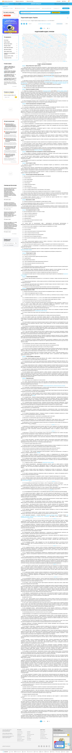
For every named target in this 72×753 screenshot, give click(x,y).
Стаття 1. (24, 65)
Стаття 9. (24, 209)
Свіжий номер (42, 731)
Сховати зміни (59, 23)
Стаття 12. (24, 288)
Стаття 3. (24, 89)
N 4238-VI (58, 41)
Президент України (7, 45)
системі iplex (49, 23)
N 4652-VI (32, 43)
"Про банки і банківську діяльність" (60, 83)
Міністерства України (7, 49)
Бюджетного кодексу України (26, 249)
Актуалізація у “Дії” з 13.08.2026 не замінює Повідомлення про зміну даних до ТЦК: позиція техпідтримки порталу (10, 83)
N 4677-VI (47, 43)
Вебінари (52, 751)
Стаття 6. (24, 163)
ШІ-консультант (18, 751)
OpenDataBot (11, 245)
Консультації (19, 738)
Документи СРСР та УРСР (8, 55)
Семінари (28, 731)
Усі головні (14, 86)
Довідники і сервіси (20, 739)
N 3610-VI (37, 37)
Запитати (60, 746)
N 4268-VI (29, 42)
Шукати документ (56, 12)
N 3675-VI (52, 37)
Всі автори (29, 739)
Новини (25, 751)
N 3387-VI (51, 36)
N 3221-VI (50, 35)
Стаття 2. (24, 85)
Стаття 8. (24, 199)
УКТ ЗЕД (33, 395)
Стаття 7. (24, 174)
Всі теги (28, 737)
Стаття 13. (24, 356)
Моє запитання (7, 15)
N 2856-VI (63, 34)
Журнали (47, 751)
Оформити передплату (20, 1)
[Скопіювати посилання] (24, 24)
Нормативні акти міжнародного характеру (9, 54)
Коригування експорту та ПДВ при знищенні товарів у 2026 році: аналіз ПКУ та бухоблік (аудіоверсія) (10, 147)
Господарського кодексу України (27, 517)
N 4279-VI (44, 42)
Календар (36, 751)
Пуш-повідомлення (43, 734)
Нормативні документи (19, 735)
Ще (68, 751)
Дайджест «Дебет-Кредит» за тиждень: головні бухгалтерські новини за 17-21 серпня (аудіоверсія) (9, 67)
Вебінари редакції (20, 740)
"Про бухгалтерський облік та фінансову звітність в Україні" (54, 385)
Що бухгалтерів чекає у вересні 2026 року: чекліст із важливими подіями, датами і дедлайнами (10, 71)
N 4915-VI (51, 99)
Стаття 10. (24, 253)
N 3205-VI (34, 35)
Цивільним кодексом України (52, 515)
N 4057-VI (55, 38)
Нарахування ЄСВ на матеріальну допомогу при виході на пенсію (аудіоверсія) (11, 132)
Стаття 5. (24, 151)
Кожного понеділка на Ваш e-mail (10, 95)
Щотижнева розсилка (44, 738)
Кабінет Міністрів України (8, 47)
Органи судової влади (8, 51)
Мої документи (66, 8)
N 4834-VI (64, 44)
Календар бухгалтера (21, 736)
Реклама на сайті (43, 737)
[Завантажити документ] (21, 24)
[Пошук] (16, 243)
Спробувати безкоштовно (8, 1)
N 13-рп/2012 (42, 44)
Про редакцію (42, 735)
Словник (64, 751)
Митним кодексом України (49, 76)
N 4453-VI (60, 42)
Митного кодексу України (62, 90)
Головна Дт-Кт (19, 731)
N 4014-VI (39, 38)
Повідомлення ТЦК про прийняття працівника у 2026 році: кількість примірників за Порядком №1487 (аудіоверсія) (10, 125)
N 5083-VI (64, 61)
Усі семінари (14, 233)
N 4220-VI (27, 41)
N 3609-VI (53, 424)
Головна (12, 751)
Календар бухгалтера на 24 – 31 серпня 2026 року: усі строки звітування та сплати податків (10, 75)
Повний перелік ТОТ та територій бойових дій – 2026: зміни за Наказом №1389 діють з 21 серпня (10, 79)
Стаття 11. (24, 276)
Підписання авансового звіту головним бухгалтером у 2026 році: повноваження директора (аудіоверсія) (10, 140)
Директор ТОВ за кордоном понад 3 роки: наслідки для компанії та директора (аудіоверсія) (10, 155)
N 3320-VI (36, 36)
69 (35, 310)
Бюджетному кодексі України (48, 462)
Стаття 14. (24, 378)
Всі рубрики (29, 738)
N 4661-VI (40, 43)
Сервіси (42, 751)
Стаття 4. (24, 103)
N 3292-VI (65, 35)
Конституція (6, 40)
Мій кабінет (29, 735)
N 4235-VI (42, 41)
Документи (6, 3)
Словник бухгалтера (30, 734)
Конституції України (47, 90)
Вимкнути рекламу (30, 1)
